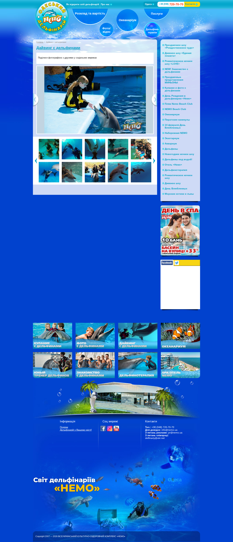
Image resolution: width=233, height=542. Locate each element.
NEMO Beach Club (175, 109)
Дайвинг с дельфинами (58, 48)
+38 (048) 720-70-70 (163, 427)
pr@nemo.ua (175, 432)
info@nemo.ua (169, 429)
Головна (39, 42)
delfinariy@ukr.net (155, 438)
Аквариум (171, 143)
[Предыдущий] (36, 161)
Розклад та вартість (90, 13)
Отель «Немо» (173, 164)
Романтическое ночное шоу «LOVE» (178, 62)
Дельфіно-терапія (152, 31)
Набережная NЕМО (176, 133)
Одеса (148, 4)
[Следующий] (154, 161)
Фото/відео (106, 30)
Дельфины (171, 148)
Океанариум (172, 114)
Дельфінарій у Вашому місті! (76, 429)
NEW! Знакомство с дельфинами (176, 70)
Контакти (190, 4)
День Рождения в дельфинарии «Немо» (178, 97)
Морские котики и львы (179, 193)
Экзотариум (172, 138)
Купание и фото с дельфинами (175, 89)
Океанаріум (127, 20)
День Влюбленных (176, 188)
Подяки (64, 427)
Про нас (105, 4)
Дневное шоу (173, 183)
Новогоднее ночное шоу (179, 154)
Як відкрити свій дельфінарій (82, 4)
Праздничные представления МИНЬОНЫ (174, 80)
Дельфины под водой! (178, 159)
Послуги (157, 13)
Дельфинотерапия (176, 170)
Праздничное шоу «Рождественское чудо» (179, 46)
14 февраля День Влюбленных (175, 126)
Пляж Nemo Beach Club (179, 103)
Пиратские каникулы (177, 119)
